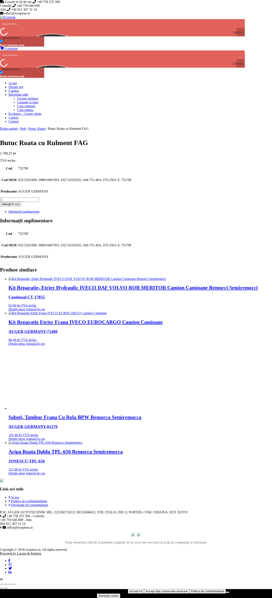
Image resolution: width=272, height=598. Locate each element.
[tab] (140, 212)
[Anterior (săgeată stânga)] (1, 588)
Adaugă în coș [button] (35, 309)
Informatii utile (18, 94)
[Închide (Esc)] (1, 584)
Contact (13, 121)
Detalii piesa (16, 309)
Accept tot (136, 591)
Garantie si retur (27, 102)
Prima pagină (9, 128)
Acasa (12, 83)
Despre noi (15, 87)
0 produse (11, 48)
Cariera (13, 117)
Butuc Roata (36, 128)
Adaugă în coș (11, 204)
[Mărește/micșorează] (14, 584)
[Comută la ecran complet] (10, 584)
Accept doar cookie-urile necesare (167, 591)
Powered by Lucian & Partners (20, 553)
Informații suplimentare (24, 211)
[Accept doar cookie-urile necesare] (227, 592)
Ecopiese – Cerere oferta (24, 114)
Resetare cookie (109, 595)
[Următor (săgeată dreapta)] (6, 588)
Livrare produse (27, 98)
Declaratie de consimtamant (29, 505)
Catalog (13, 91)
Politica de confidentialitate (28, 501)
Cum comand (26, 106)
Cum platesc (25, 110)
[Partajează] (6, 584)
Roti (23, 128)
